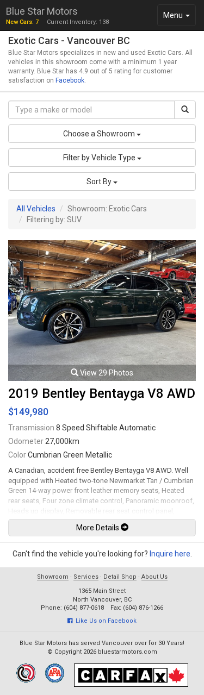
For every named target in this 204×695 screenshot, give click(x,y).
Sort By (99, 181)
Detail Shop (120, 576)
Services (85, 576)
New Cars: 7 (22, 22)
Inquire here (170, 553)
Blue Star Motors (42, 11)
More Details (98, 527)
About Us (154, 576)
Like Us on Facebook (104, 620)
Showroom (53, 576)
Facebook (69, 80)
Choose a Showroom (100, 133)
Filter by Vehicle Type (100, 157)
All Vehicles (35, 208)
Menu (179, 18)
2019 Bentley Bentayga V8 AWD (101, 393)
